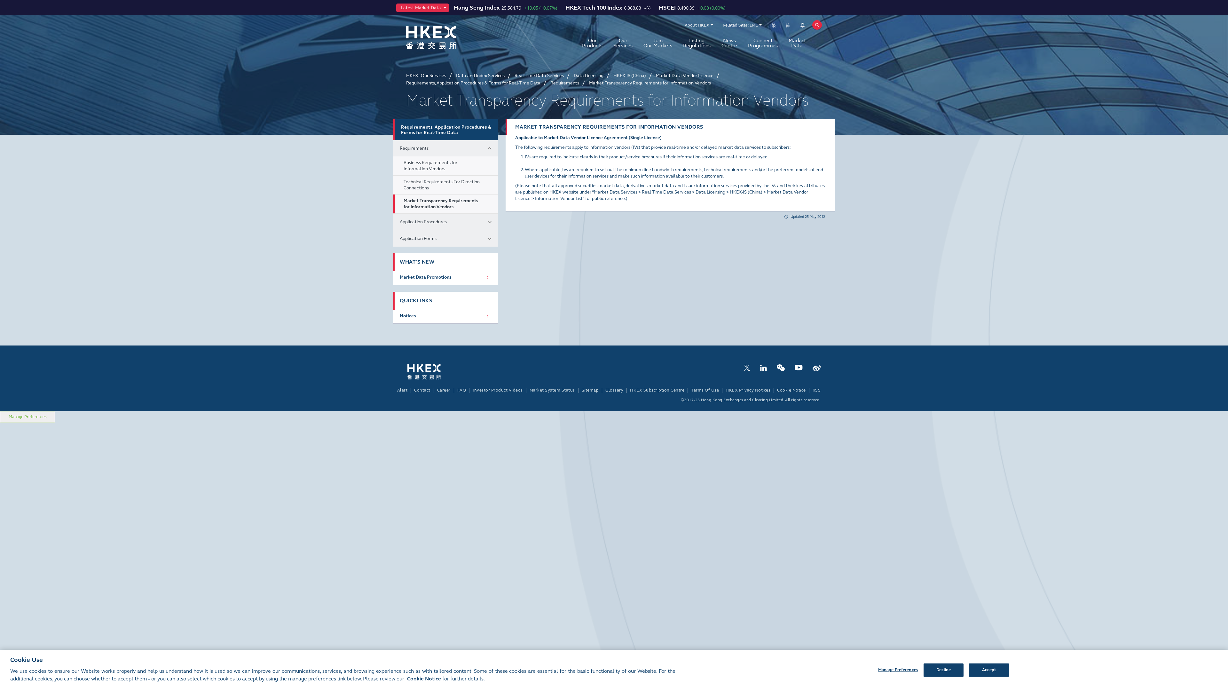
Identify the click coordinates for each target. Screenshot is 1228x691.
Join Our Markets (657, 43)
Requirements (414, 148)
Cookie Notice (791, 390)
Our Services (623, 43)
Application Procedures (423, 222)
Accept (989, 669)
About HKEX (697, 25)
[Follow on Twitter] (747, 367)
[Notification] (802, 26)
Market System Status (552, 390)
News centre (729, 43)
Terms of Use (705, 390)
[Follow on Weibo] (817, 367)
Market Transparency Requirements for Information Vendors (441, 204)
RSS (817, 390)
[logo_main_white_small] (432, 371)
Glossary (614, 390)
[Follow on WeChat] (781, 367)
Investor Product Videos (498, 390)
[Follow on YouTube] (799, 367)
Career (444, 390)
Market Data (797, 43)
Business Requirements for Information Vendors (430, 165)
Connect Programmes (763, 43)
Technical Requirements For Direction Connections (442, 185)
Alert (402, 390)
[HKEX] (447, 37)
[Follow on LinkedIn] (763, 367)
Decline (943, 669)
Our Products (592, 43)
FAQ (461, 390)
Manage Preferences (28, 416)
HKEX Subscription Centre (657, 390)
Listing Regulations (697, 43)
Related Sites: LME (740, 25)
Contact (422, 390)
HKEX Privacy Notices (748, 390)
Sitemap (590, 390)
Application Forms (418, 238)
